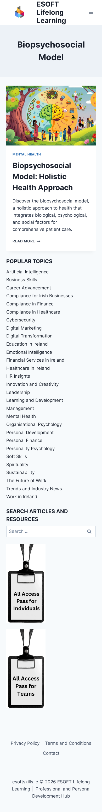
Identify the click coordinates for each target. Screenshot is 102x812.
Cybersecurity (20, 319)
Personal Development (30, 432)
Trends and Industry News (34, 488)
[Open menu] (91, 12)
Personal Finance (24, 440)
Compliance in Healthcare (33, 312)
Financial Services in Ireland (35, 360)
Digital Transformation (29, 336)
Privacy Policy (25, 743)
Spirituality (17, 464)
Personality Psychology (30, 448)
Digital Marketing (24, 328)
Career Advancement (28, 287)
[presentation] (51, 115)
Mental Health (27, 154)
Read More (27, 241)
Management (20, 408)
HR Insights (18, 376)
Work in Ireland (21, 496)
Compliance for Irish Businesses (39, 295)
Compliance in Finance (30, 303)
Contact (51, 753)
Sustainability (20, 472)
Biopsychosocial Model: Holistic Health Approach (43, 176)
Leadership (18, 392)
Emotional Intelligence (29, 352)
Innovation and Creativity (32, 384)
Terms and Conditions (68, 743)
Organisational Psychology (34, 424)
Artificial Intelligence (27, 271)
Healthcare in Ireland (28, 368)
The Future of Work (26, 480)
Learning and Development (34, 400)
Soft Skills (16, 456)
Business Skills (21, 279)
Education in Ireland (27, 344)
